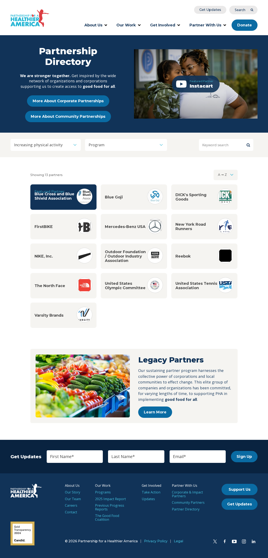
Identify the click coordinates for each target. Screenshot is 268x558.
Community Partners (188, 502)
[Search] (248, 145)
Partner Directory (186, 509)
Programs (103, 492)
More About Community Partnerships (68, 116)
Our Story (72, 492)
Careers (71, 505)
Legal (178, 541)
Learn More (155, 412)
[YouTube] (234, 541)
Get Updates (210, 10)
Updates (148, 499)
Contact (71, 512)
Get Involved (162, 25)
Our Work (126, 25)
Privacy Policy (156, 541)
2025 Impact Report (110, 499)
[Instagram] (244, 541)
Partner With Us (205, 25)
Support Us (239, 489)
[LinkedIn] (254, 541)
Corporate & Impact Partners (187, 494)
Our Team (73, 499)
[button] (196, 83)
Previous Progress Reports (109, 507)
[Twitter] (215, 541)
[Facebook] (225, 541)
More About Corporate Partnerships (68, 101)
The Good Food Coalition (107, 517)
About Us (93, 25)
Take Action (151, 492)
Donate (244, 25)
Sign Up (244, 456)
